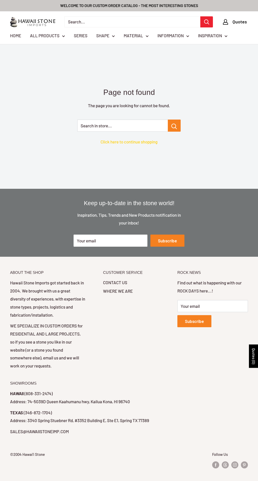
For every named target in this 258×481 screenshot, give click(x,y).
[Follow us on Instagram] (234, 464)
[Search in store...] (174, 126)
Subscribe (167, 240)
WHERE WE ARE (118, 290)
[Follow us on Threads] (225, 464)
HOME (15, 35)
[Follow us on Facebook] (215, 464)
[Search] (206, 21)
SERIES (80, 35)
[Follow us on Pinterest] (244, 464)
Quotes (240, 21)
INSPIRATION (210, 35)
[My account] (225, 22)
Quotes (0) (253, 356)
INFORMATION (170, 35)
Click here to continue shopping (129, 141)
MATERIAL (133, 35)
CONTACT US (115, 282)
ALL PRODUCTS (44, 35)
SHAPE (102, 35)
